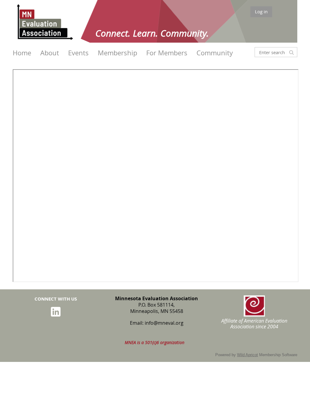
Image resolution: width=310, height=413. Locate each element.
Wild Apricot (247, 355)
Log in (261, 11)
